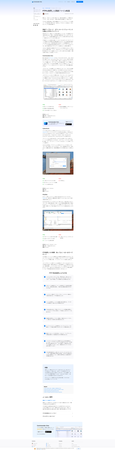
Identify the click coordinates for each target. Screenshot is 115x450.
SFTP (34, 446)
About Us (60, 443)
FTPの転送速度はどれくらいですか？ (49, 413)
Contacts (60, 446)
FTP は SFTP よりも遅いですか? (49, 416)
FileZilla (44, 198)
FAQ (72, 443)
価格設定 (68, 1)
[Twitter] (33, 25)
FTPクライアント (51, 57)
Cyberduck (45, 132)
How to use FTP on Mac (76, 446)
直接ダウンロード (68, 121)
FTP (48, 443)
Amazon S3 (35, 443)
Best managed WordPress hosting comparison (53, 392)
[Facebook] (35, 25)
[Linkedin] (37, 25)
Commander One (38, 1)
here (40, 449)
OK (78, 448)
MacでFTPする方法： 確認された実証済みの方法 (53, 388)
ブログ (65, 1)
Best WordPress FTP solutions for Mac (52, 390)
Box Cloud (49, 446)
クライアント (60, 1)
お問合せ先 (73, 1)
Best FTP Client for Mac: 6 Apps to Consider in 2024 (54, 389)
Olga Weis (46, 13)
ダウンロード (80, 1)
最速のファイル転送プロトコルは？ (49, 400)
